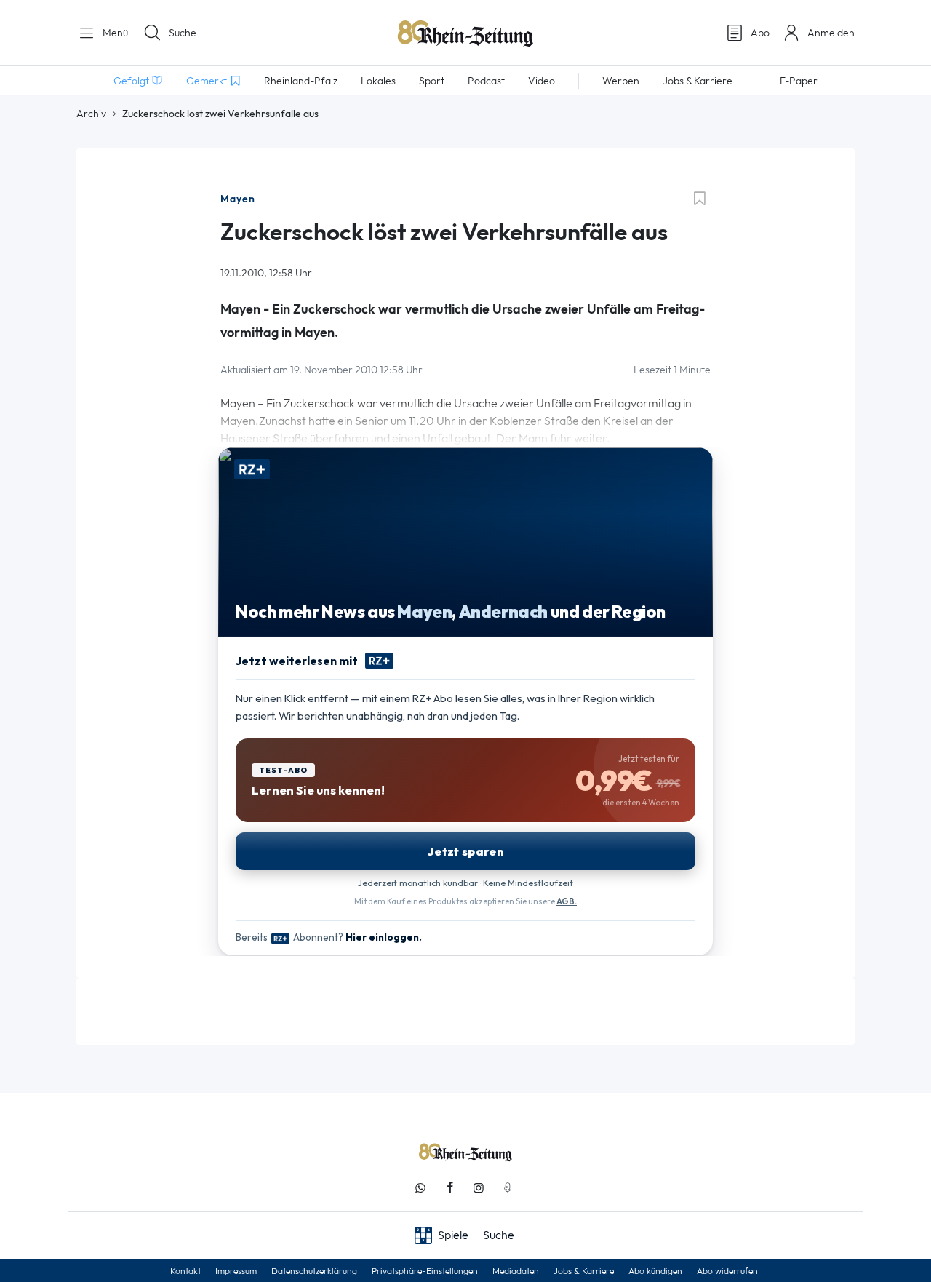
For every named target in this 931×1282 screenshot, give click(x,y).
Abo (760, 32)
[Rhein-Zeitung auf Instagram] (478, 1187)
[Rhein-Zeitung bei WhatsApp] (420, 1187)
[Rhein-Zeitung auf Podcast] (507, 1187)
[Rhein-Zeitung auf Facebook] (449, 1187)
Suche (182, 32)
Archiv (91, 113)
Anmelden (831, 32)
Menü (114, 32)
